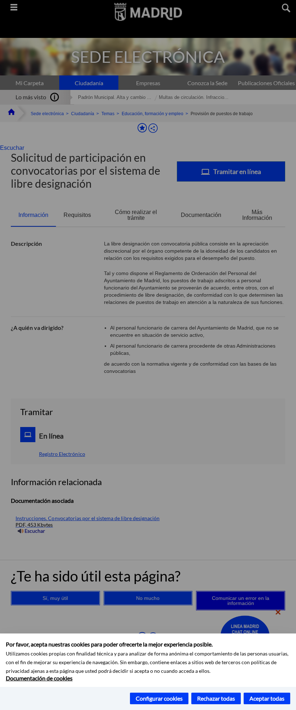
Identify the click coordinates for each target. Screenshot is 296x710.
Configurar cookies (159, 698)
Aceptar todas (266, 698)
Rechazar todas (216, 698)
